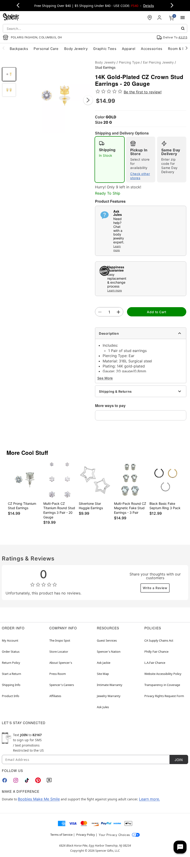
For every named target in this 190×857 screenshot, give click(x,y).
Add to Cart (156, 312)
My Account (10, 640)
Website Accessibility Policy (162, 674)
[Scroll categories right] (186, 48)
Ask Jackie (103, 663)
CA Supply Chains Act (158, 640)
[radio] (109, 159)
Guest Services (107, 640)
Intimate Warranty (109, 685)
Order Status (10, 651)
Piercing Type (129, 62)
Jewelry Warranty (108, 696)
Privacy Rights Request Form (164, 696)
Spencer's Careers (61, 685)
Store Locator (58, 651)
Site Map (103, 674)
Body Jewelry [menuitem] (76, 48)
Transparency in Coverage (162, 685)
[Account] (160, 17)
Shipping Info (11, 685)
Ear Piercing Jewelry (158, 62)
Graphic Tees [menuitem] (104, 48)
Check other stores (140, 176)
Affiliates (55, 696)
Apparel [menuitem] (128, 48)
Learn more (117, 248)
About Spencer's (60, 663)
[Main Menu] (182, 17)
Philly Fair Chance (156, 651)
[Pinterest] (38, 780)
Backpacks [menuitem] (19, 48)
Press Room (57, 674)
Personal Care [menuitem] (46, 48)
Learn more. (149, 799)
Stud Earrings (105, 67)
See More (105, 378)
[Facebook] (4, 780)
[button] (55, 95)
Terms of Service (61, 835)
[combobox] (95, 28)
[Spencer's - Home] (11, 17)
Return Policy (11, 663)
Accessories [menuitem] (151, 48)
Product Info (10, 696)
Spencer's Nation (108, 651)
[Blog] (49, 780)
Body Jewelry (105, 62)
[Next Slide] (88, 100)
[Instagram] (16, 780)
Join (179, 759)
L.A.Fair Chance (154, 663)
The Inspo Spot (59, 640)
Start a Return (11, 674)
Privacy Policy (85, 835)
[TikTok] (27, 780)
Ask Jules (103, 707)
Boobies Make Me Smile (39, 799)
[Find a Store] (149, 17)
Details (148, 5)
